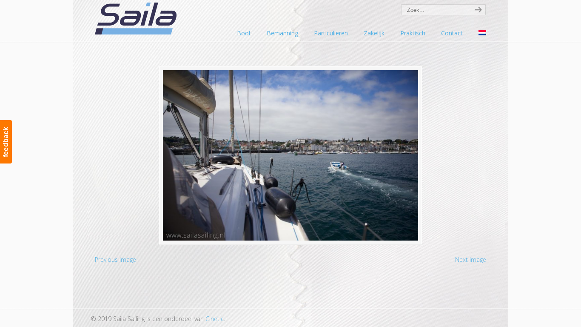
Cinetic (214, 319)
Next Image (470, 259)
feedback (5, 141)
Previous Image (115, 259)
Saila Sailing (137, 18)
